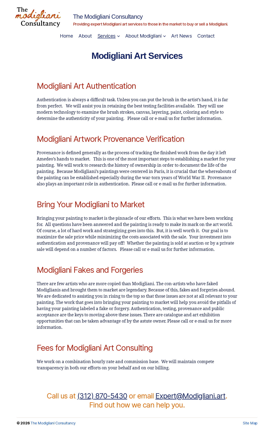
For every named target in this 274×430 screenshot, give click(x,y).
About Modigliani (143, 36)
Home (66, 36)
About (85, 36)
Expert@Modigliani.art (190, 395)
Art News (181, 36)
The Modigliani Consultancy (108, 17)
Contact (206, 36)
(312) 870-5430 (102, 395)
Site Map (250, 423)
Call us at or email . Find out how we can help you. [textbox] (137, 400)
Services (106, 36)
